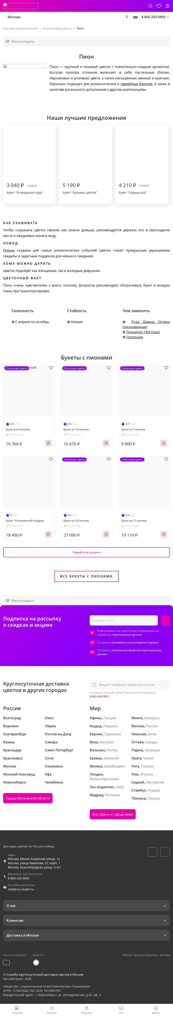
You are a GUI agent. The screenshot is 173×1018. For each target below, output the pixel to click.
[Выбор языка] (135, 16)
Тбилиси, (139, 798)
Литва (112, 750)
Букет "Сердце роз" (134, 188)
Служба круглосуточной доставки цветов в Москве (45, 975)
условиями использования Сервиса (135, 642)
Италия (146, 774)
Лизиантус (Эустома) (143, 332)
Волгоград (12, 718)
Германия (112, 734)
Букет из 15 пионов (76, 429)
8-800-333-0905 (99, 696)
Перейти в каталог (86, 552)
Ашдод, (96, 726)
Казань (9, 742)
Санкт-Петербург (59, 750)
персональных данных (127, 634)
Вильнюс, (98, 750)
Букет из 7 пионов (133, 429)
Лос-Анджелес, (102, 787)
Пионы (9, 250)
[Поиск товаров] (150, 5)
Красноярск (13, 758)
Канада (151, 742)
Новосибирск (14, 782)
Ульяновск (54, 766)
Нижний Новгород (19, 774)
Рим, (135, 774)
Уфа (48, 774)
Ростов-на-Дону (58, 734)
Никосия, (139, 734)
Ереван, (96, 758)
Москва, (138, 726)
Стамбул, (139, 790)
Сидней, (138, 782)
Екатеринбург (15, 734)
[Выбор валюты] (127, 16)
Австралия (155, 782)
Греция (109, 718)
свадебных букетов (136, 83)
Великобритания (104, 779)
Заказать (48, 443)
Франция (152, 750)
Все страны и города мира (112, 814)
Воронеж (11, 726)
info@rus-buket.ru (21, 889)
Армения (111, 758)
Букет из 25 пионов (76, 520)
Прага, (136, 758)
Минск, (137, 718)
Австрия (107, 742)
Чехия (148, 758)
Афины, (96, 718)
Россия (152, 726)
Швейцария (114, 766)
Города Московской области (28, 798)
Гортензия (134, 337)
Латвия (147, 766)
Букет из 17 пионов (133, 520)
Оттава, (137, 742)
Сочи (49, 758)
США (120, 787)
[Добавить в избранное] (51, 368)
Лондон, (97, 774)
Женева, (96, 766)
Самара (51, 742)
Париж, (137, 750)
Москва (14, 17)
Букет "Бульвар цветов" (80, 188)
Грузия (154, 798)
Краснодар (12, 750)
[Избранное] (158, 5)
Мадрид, (97, 795)
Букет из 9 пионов (18, 429)
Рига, (135, 766)
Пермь (50, 726)
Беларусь (152, 718)
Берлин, (96, 734)
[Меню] (167, 5)
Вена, (94, 742)
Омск (49, 718)
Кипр (152, 734)
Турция (154, 790)
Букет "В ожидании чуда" (25, 188)
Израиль (110, 726)
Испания (112, 795)
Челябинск (54, 782)
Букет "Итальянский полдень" (25, 520)
